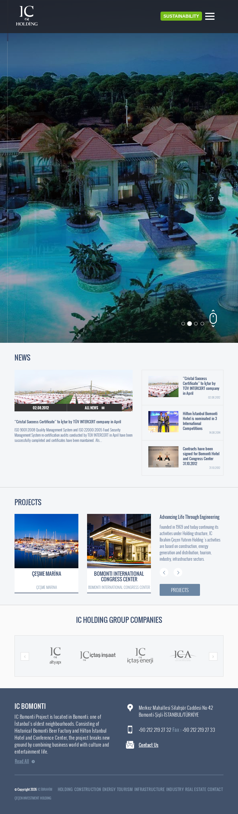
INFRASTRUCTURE (149, 789)
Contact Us (148, 745)
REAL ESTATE (195, 789)
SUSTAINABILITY (181, 16)
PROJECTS (180, 590)
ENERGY (109, 789)
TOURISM (125, 789)
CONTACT (215, 789)
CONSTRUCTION (87, 789)
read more (203, 184)
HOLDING (65, 789)
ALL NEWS (92, 407)
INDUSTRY (175, 789)
